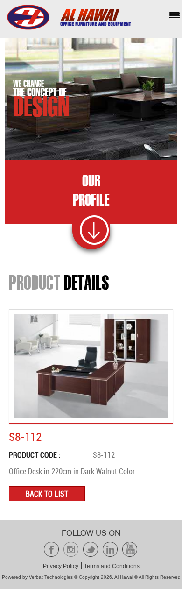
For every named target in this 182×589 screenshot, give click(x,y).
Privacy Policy (60, 566)
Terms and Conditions (112, 566)
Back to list (47, 494)
